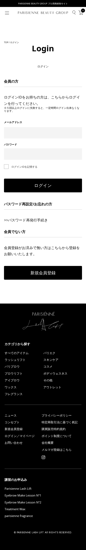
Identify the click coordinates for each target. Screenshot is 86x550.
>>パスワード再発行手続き (26, 219)
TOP (6, 42)
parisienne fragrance (19, 515)
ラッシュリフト (15, 359)
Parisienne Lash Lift (18, 488)
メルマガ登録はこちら (57, 449)
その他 (47, 380)
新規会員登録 (43, 272)
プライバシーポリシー (57, 415)
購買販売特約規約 (54, 428)
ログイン (43, 185)
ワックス (11, 387)
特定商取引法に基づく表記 (60, 422)
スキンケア (50, 359)
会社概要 (48, 442)
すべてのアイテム (17, 352)
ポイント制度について (57, 435)
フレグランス (14, 393)
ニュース (11, 415)
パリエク (49, 352)
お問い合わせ (14, 442)
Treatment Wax (15, 509)
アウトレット (52, 387)
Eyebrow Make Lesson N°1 (23, 495)
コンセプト (12, 422)
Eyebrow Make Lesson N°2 (23, 502)
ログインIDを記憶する (24, 166)
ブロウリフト (14, 373)
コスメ (47, 366)
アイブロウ (12, 380)
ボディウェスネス (55, 373)
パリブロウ (12, 366)
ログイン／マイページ (20, 435)
